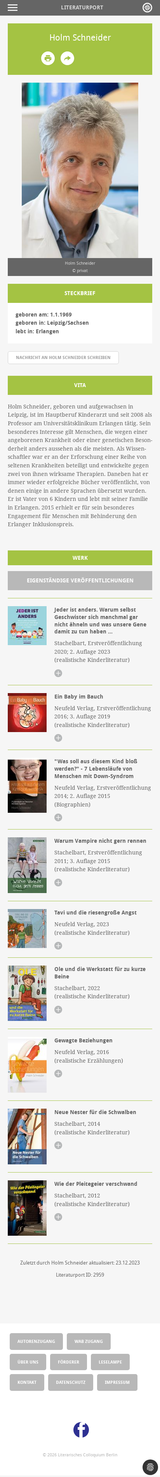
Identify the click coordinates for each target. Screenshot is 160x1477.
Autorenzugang (36, 1341)
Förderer (68, 1362)
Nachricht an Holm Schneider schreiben (63, 357)
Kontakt (27, 1382)
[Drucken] (48, 58)
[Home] (147, 7)
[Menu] (14, 7)
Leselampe (110, 1362)
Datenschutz (70, 1382)
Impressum (117, 1382)
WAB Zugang (89, 1341)
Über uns (27, 1362)
